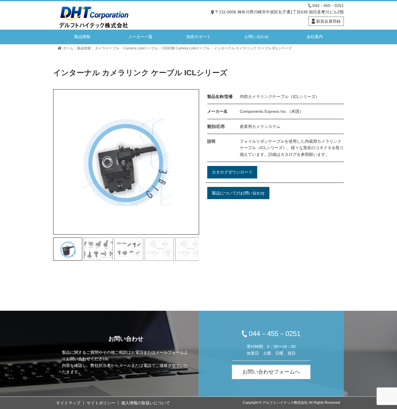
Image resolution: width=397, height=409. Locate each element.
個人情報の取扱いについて (145, 403)
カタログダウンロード (232, 172)
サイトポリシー (101, 403)
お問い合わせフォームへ (271, 372)
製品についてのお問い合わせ (238, 193)
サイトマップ (68, 403)
